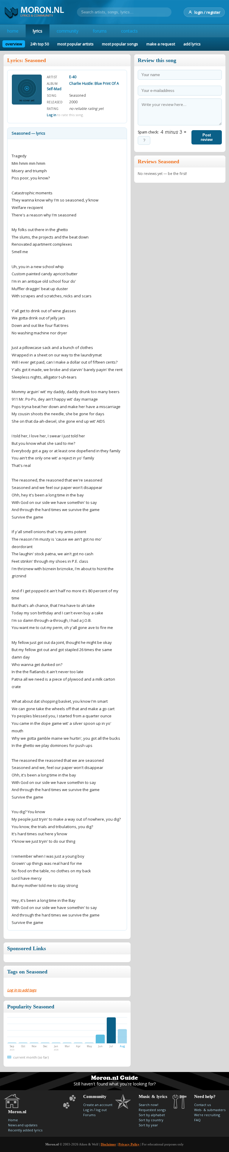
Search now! (148, 1104)
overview (13, 44)
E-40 (72, 76)
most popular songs (120, 44)
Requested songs (152, 1110)
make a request (160, 44)
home (12, 31)
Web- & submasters (209, 1110)
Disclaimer (108, 1144)
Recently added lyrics (25, 1130)
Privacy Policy (129, 1144)
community (67, 31)
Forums (89, 1115)
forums (100, 31)
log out (101, 1110)
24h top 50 (39, 44)
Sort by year (148, 1125)
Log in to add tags (21, 990)
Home (13, 1120)
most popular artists (75, 44)
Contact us (202, 1104)
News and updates (22, 1125)
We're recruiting (207, 1115)
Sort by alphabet (152, 1115)
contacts (129, 31)
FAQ (197, 1120)
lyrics (37, 31)
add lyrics (192, 44)
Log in (51, 115)
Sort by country (151, 1120)
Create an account (97, 1104)
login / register (207, 12)
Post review (207, 137)
